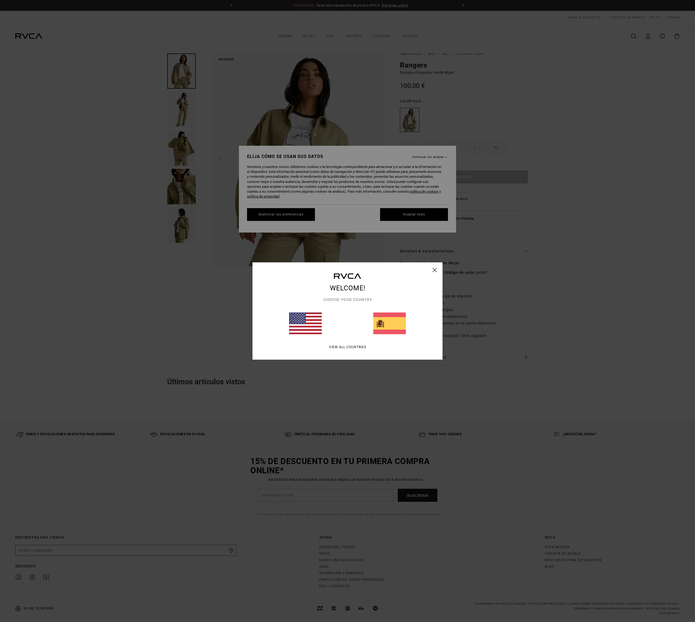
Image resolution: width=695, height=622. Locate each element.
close (434, 270)
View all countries (347, 347)
